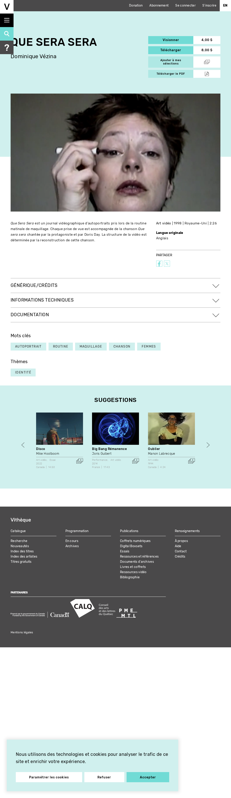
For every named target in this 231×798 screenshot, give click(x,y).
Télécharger (176, 50)
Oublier (154, 449)
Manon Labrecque (161, 454)
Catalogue (18, 531)
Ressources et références (139, 556)
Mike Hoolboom (47, 454)
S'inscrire (209, 5)
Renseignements (187, 531)
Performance (99, 460)
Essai (53, 460)
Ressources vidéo (133, 572)
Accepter (148, 777)
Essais (124, 551)
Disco (40, 449)
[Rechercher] (7, 34)
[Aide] (7, 47)
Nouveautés (20, 546)
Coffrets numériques (135, 541)
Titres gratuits (21, 562)
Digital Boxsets (131, 546)
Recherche (19, 541)
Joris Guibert (101, 454)
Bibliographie (130, 577)
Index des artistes (24, 556)
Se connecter (185, 5)
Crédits (180, 556)
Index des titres (22, 551)
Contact (181, 551)
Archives (72, 546)
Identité (23, 372)
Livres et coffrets (133, 567)
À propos (181, 541)
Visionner (178, 40)
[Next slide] (208, 444)
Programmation (77, 531)
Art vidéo (163, 223)
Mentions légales (22, 632)
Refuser (104, 777)
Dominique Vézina (34, 56)
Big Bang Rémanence (109, 449)
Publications (129, 531)
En (225, 5)
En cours (71, 541)
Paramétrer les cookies (49, 777)
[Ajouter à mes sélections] (79, 461)
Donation (136, 5)
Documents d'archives (137, 562)
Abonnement (159, 5)
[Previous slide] (22, 444)
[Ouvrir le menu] (7, 20)
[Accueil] (7, 7)
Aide (178, 546)
